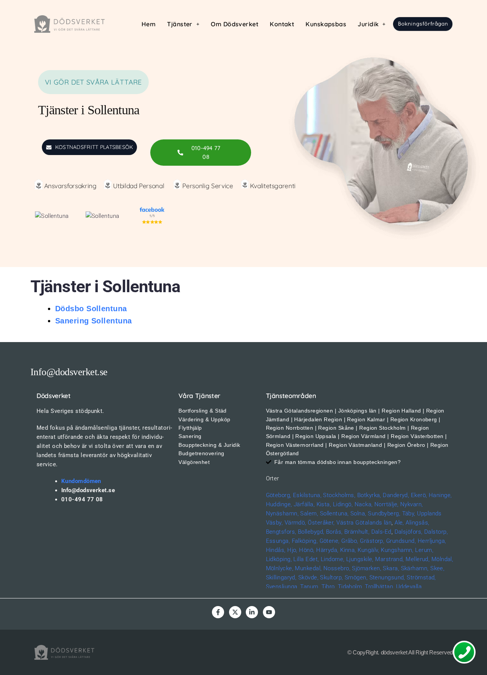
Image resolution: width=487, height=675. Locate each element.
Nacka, (364, 504)
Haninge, (440, 495)
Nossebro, (336, 568)
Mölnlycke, (280, 568)
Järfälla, (304, 504)
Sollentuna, (334, 513)
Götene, (330, 540)
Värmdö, (295, 522)
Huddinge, (279, 504)
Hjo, (292, 550)
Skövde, (308, 577)
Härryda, (327, 550)
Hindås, (276, 550)
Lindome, (333, 559)
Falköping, (305, 540)
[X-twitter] (235, 612)
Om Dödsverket (234, 24)
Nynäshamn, (282, 513)
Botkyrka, (369, 495)
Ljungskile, (360, 559)
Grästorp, (372, 540)
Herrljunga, (432, 540)
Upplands (429, 513)
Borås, (334, 531)
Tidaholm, (350, 586)
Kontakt (282, 24)
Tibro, (328, 586)
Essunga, (278, 540)
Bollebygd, (311, 531)
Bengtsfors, (281, 531)
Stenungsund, (387, 577)
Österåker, (322, 522)
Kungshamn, (397, 550)
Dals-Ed (381, 531)
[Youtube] (269, 612)
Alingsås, (417, 522)
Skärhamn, (415, 568)
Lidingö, (343, 504)
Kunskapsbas (326, 24)
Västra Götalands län (364, 522)
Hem (149, 24)
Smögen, (356, 577)
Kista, (324, 504)
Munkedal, (308, 568)
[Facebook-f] (218, 612)
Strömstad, (421, 577)
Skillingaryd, (281, 577)
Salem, (309, 513)
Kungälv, (368, 550)
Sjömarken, (366, 568)
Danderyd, (396, 495)
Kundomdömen (81, 481)
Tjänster (180, 24)
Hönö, (306, 550)
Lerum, (424, 550)
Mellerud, (418, 559)
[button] (183, 24)
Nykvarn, (411, 504)
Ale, (399, 522)
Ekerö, (419, 495)
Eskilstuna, (308, 495)
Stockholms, (339, 495)
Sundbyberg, (384, 513)
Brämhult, (356, 531)
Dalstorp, (436, 531)
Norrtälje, (386, 504)
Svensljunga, (282, 586)
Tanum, (310, 586)
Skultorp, (331, 577)
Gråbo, (349, 540)
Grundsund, (401, 540)
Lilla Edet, (306, 559)
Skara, (391, 568)
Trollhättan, (379, 586)
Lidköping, (279, 559)
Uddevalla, (409, 586)
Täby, (408, 513)
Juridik (368, 24)
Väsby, (274, 522)
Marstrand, (389, 559)
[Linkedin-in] (252, 612)
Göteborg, (278, 495)
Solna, (358, 513)
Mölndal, (442, 559)
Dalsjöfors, (409, 531)
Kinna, (348, 550)
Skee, (437, 568)
